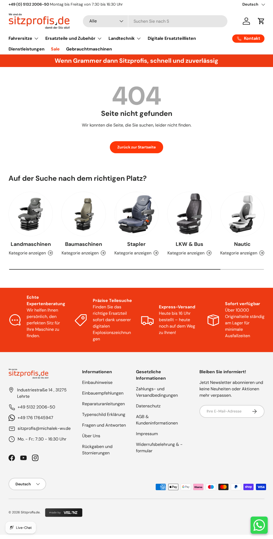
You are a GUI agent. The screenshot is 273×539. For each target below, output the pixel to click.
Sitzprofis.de (30, 512)
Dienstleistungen (27, 49)
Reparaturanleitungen (103, 404)
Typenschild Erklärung (103, 414)
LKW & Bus (189, 244)
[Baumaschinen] (83, 214)
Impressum (147, 433)
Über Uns (91, 436)
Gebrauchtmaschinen (89, 49)
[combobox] (155, 21)
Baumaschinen (83, 244)
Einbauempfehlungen (102, 393)
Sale (55, 49)
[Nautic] (242, 214)
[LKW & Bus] (189, 214)
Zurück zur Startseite (136, 147)
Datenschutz (148, 406)
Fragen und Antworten (104, 425)
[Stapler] (136, 214)
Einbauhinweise (97, 382)
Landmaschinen (31, 244)
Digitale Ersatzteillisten (172, 38)
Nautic (242, 244)
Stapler (136, 244)
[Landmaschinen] (31, 214)
